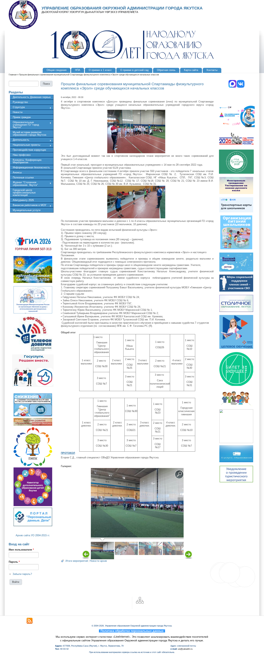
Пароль (14, 561)
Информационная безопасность (31, 167)
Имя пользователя (21, 549)
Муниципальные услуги (26, 210)
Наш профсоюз (22, 154)
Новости (17, 112)
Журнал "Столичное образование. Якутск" (24, 183)
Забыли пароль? (22, 574)
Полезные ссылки (23, 177)
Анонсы (17, 172)
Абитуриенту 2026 (23, 200)
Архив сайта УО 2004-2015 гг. (33, 535)
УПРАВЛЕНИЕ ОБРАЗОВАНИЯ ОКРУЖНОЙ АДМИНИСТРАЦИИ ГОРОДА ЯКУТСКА (122, 8)
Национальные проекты (25, 145)
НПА (77, 70)
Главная (13, 74)
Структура (17, 108)
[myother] (29, 621)
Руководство (20, 102)
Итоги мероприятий (77, 560)
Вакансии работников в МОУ (28, 206)
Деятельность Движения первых (32, 97)
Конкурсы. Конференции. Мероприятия (27, 161)
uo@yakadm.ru (185, 649)
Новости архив (98, 560)
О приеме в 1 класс (100, 70)
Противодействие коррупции (29, 149)
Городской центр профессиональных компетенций (24, 193)
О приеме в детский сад (134, 70)
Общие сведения (56, 70)
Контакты (212, 70)
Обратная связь (166, 70)
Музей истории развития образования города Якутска (29, 133)
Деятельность (19, 140)
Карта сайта (191, 70)
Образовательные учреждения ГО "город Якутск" (24, 125)
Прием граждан (22, 117)
